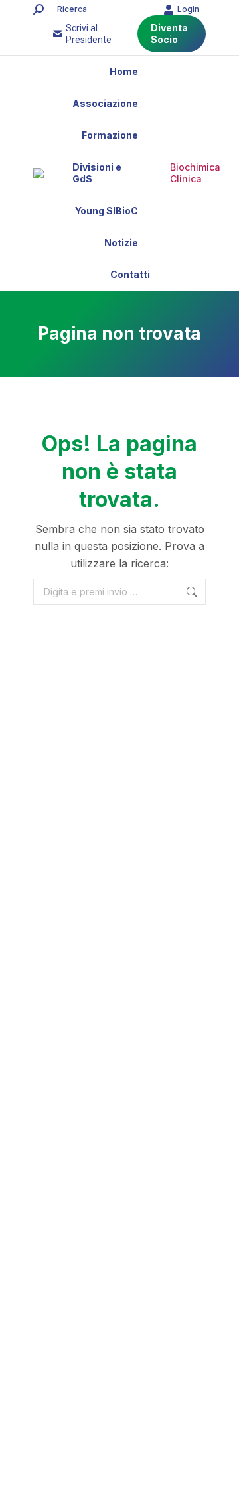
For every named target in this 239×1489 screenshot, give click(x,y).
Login (188, 9)
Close (119, 1405)
